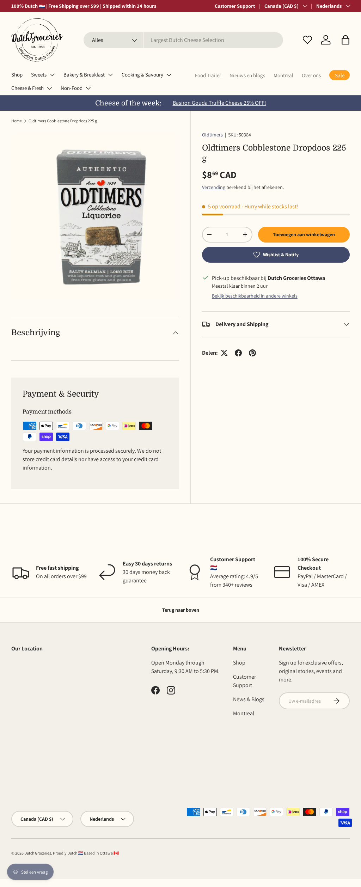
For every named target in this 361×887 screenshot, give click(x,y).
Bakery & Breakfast (84, 74)
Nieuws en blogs (247, 75)
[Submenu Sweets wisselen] (52, 75)
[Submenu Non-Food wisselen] (88, 88)
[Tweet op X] (224, 353)
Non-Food (71, 88)
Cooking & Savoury (142, 74)
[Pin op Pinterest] (252, 353)
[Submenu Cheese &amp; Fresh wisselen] (49, 88)
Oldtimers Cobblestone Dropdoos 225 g (63, 120)
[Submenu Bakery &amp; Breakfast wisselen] (110, 75)
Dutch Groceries (37, 853)
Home (16, 120)
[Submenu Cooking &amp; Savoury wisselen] (169, 75)
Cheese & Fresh (27, 88)
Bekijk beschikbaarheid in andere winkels (255, 296)
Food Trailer (208, 75)
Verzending (213, 187)
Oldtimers (212, 134)
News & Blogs (248, 699)
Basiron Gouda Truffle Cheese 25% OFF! (219, 102)
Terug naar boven (180, 610)
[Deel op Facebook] (238, 353)
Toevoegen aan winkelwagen (304, 234)
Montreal (283, 75)
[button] (345, 40)
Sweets (39, 74)
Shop (17, 74)
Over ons (311, 75)
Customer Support (235, 5)
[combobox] (183, 40)
